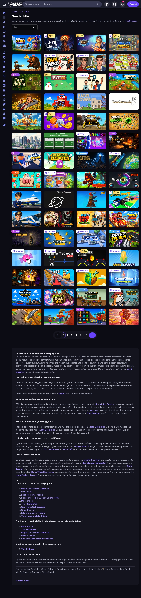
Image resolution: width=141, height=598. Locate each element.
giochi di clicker (92, 459)
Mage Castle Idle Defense (35, 488)
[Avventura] (4, 57)
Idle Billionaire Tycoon (33, 513)
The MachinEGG (29, 503)
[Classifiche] (4, 45)
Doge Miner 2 (82, 446)
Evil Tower (26, 491)
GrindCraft (67, 449)
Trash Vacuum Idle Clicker (34, 516)
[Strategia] (4, 109)
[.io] (4, 80)
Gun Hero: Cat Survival (33, 506)
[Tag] (4, 125)
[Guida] (4, 76)
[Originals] (4, 36)
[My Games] (114, 4)
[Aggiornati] (4, 31)
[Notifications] (122, 4)
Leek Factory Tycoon (26, 475)
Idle (27, 11)
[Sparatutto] (4, 99)
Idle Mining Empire (104, 404)
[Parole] (4, 85)
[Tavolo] (4, 113)
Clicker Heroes (51, 449)
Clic (21, 11)
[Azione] (4, 62)
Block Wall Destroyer (42, 472)
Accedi (133, 4)
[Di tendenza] (4, 27)
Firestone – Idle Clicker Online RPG (40, 497)
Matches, (94, 410)
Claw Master (28, 510)
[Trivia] (4, 118)
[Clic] (4, 71)
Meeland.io (27, 500)
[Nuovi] (4, 22)
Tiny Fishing (93, 413)
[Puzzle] (4, 90)
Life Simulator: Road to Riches (37, 538)
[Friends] (107, 4)
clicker (62, 393)
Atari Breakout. (47, 429)
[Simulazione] (4, 95)
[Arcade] (4, 52)
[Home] (4, 12)
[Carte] (4, 66)
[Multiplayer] (4, 41)
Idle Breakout (97, 426)
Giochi (15, 11)
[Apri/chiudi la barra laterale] (4, 4)
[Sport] (4, 104)
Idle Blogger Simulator (94, 462)
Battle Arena (28, 535)
